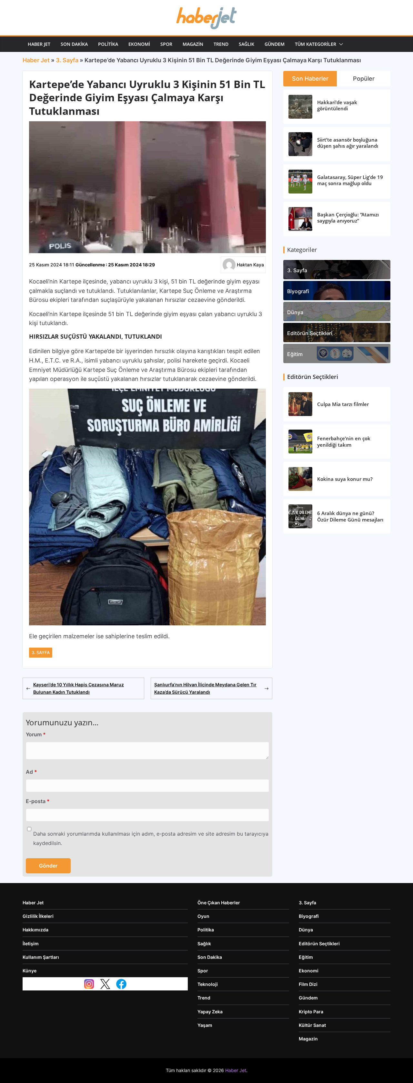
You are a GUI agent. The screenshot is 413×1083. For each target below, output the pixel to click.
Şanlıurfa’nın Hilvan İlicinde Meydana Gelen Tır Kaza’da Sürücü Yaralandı (205, 688)
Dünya (295, 312)
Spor (166, 44)
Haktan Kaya (250, 264)
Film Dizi (308, 984)
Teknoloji (207, 984)
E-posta (38, 801)
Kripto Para (311, 1011)
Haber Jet (39, 44)
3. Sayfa (67, 60)
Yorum (36, 734)
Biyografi (298, 291)
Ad (31, 772)
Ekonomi (139, 44)
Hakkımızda (35, 929)
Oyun (203, 916)
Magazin (193, 44)
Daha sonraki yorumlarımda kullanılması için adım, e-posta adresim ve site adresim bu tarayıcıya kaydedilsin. (150, 838)
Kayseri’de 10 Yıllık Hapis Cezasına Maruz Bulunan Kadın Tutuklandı (78, 688)
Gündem (275, 44)
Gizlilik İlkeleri (38, 916)
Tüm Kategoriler (315, 44)
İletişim (31, 943)
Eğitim (295, 354)
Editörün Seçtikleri (309, 333)
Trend (221, 44)
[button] (339, 44)
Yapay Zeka (210, 1011)
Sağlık (246, 44)
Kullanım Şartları (41, 957)
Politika (108, 44)
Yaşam (204, 1025)
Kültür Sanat (312, 1025)
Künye (29, 970)
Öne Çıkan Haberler (218, 902)
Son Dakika (74, 44)
